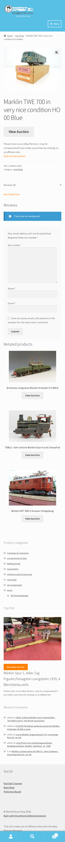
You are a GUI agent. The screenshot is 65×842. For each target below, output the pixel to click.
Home (10, 35)
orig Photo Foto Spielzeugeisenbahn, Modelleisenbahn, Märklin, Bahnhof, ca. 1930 (30, 744)
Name (12, 288)
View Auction (19, 131)
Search (32, 836)
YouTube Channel (13, 783)
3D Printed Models (19, 595)
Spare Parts (12, 569)
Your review (14, 245)
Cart (50, 834)
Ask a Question (12, 194)
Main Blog (9, 787)
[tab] (33, 185)
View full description (15, 156)
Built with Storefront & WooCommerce (25, 815)
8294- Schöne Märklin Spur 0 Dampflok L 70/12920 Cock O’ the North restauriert (31, 719)
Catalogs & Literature (18, 553)
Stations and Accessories (19, 574)
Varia (9, 590)
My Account (11, 836)
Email (12, 303)
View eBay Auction (16, 667)
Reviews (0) (10, 185)
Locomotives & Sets (17, 558)
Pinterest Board (12, 791)
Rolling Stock (13, 563)
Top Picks (19, 35)
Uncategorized (14, 585)
